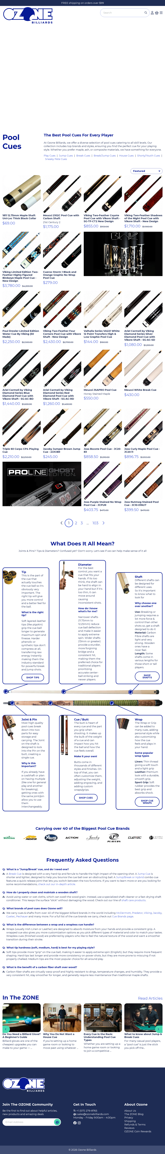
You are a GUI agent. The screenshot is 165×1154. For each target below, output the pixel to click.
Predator (137, 912)
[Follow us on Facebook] (75, 1123)
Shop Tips (32, 677)
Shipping (130, 1121)
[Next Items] (159, 1029)
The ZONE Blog (134, 1114)
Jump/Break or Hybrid (130, 877)
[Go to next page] (103, 522)
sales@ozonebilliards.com (93, 1114)
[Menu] (161, 13)
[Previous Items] (6, 1029)
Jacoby (157, 912)
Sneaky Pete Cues (56, 159)
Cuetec (10, 916)
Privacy (128, 1117)
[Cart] (157, 13)
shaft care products (134, 900)
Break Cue (15, 873)
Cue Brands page (122, 916)
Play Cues (49, 155)
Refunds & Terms (135, 1124)
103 (95, 523)
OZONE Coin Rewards (137, 1131)
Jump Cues (66, 155)
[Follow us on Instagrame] (79, 1123)
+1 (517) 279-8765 (86, 1110)
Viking (148, 912)
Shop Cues (86, 797)
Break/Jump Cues (105, 155)
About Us (130, 1110)
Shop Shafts (147, 676)
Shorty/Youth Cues (148, 155)
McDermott (123, 912)
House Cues (126, 155)
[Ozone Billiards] (29, 16)
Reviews (129, 1128)
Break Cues (83, 155)
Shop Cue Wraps (147, 801)
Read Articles (150, 998)
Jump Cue (144, 873)
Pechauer (22, 916)
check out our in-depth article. (57, 884)
